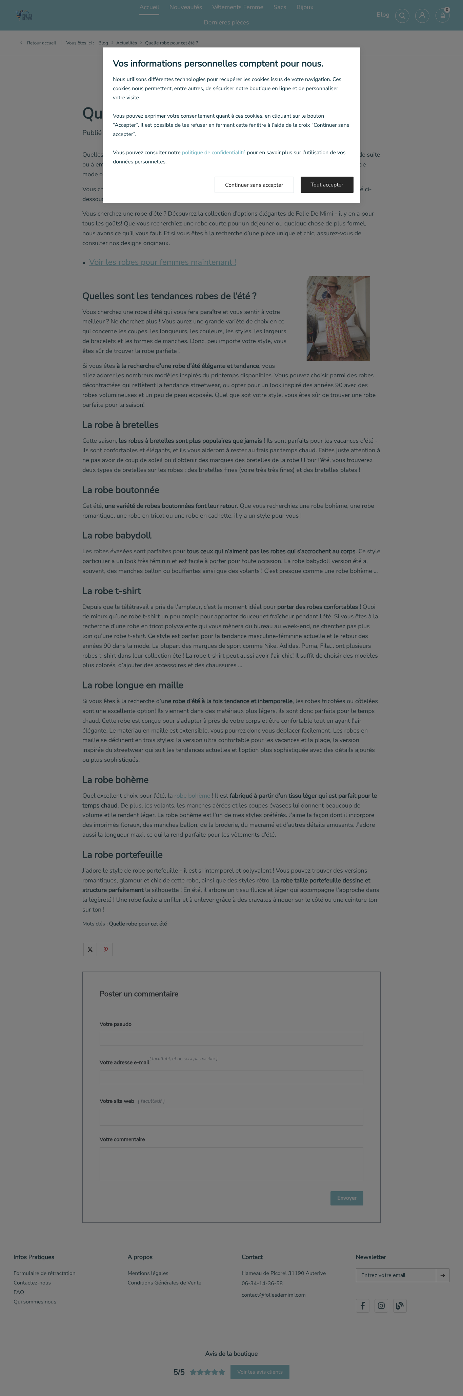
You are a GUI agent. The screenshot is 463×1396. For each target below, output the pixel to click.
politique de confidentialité (213, 152)
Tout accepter (327, 184)
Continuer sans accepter (254, 185)
